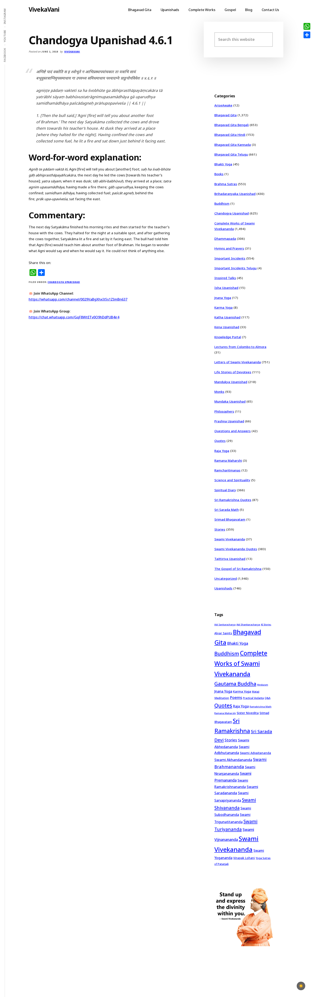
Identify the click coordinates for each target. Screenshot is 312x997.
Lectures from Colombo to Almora (240, 347)
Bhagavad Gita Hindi (229, 134)
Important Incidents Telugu (235, 268)
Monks (219, 391)
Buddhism (221, 203)
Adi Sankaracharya (225, 624)
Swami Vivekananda (229, 539)
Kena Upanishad (226, 327)
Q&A (267, 698)
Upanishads (223, 588)
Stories (219, 529)
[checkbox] (301, 986)
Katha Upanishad (227, 317)
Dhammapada (225, 238)
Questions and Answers (232, 431)
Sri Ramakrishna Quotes (232, 500)
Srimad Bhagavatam (229, 519)
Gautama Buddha (235, 683)
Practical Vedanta (253, 698)
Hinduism (262, 684)
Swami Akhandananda (233, 759)
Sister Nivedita (248, 713)
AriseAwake (223, 105)
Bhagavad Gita (225, 115)
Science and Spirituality (232, 480)
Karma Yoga (223, 307)
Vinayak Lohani (244, 858)
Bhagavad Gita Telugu (231, 154)
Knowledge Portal (227, 337)
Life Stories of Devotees (232, 372)
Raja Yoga (221, 451)
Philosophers (224, 411)
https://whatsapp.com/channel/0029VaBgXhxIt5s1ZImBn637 (78, 299)
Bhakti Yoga (223, 164)
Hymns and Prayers (229, 248)
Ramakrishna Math (260, 706)
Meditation (221, 698)
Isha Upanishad (226, 287)
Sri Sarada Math (226, 509)
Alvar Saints (223, 633)
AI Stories (266, 624)
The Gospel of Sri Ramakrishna (237, 569)
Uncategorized (225, 578)
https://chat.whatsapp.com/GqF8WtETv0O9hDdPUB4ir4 (74, 317)
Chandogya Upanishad (64, 282)
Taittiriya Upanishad (229, 559)
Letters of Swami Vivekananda (237, 362)
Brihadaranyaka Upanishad (235, 194)
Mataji (255, 691)
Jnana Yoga (222, 297)
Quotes (220, 441)
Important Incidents (229, 258)
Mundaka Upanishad (230, 401)
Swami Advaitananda (255, 753)
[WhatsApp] (307, 26)
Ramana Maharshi (228, 460)
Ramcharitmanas (227, 470)
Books (218, 174)
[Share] (307, 35)
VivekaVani (44, 9)
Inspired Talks (225, 278)
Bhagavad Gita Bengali (231, 125)
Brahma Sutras (225, 184)
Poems (236, 697)
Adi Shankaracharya (248, 624)
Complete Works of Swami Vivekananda (240, 663)
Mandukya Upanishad (230, 382)
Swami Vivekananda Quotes (235, 549)
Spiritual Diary (225, 490)
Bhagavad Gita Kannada (232, 144)
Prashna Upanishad (229, 421)
